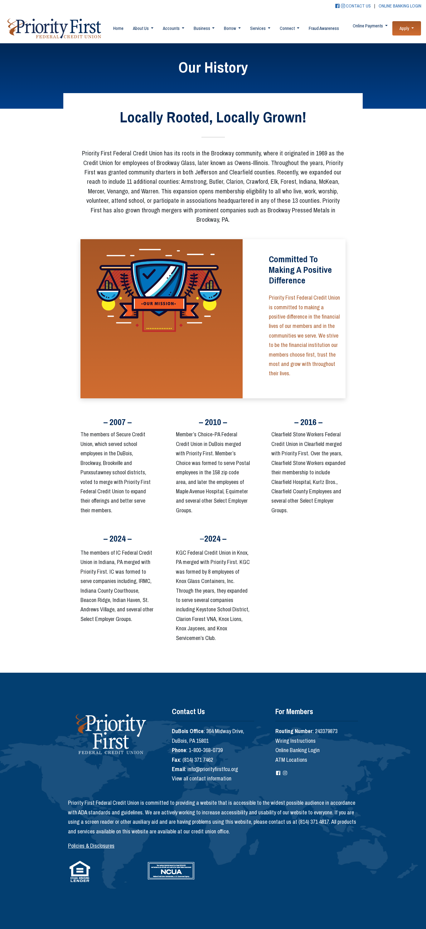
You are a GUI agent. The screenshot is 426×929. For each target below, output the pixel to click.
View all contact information (201, 778)
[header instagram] (343, 6)
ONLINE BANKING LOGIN (400, 6)
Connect (288, 28)
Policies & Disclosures (91, 846)
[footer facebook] (278, 774)
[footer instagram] (285, 774)
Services (258, 28)
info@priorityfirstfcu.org (212, 769)
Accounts (172, 28)
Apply (404, 28)
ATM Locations (291, 760)
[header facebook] (337, 6)
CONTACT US (358, 6)
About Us (141, 28)
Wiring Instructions (295, 741)
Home (118, 28)
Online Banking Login (297, 750)
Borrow (230, 28)
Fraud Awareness (324, 28)
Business (202, 28)
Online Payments (368, 25)
